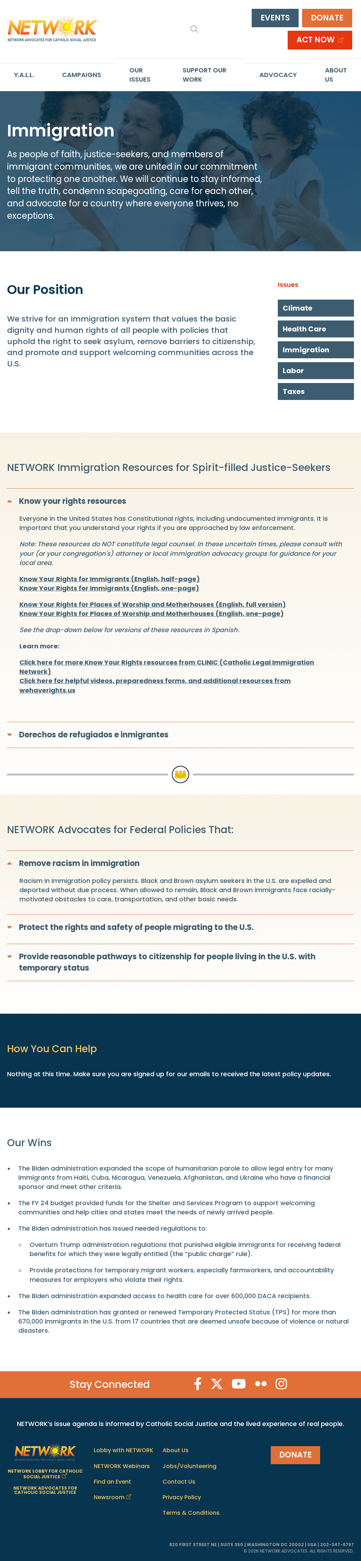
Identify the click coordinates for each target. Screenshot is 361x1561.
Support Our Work (204, 75)
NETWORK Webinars (122, 1466)
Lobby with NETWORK (123, 1451)
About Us (336, 75)
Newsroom (109, 1497)
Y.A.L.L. (24, 74)
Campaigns (81, 74)
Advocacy (278, 74)
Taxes (294, 391)
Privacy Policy (182, 1497)
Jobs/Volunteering (189, 1466)
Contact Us (179, 1482)
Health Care (304, 329)
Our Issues (140, 75)
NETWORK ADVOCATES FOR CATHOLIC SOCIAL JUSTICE (45, 1490)
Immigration (306, 350)
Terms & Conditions (191, 1513)
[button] (194, 29)
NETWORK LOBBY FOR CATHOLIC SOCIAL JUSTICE (45, 1474)
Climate (297, 308)
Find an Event (112, 1482)
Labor (293, 371)
